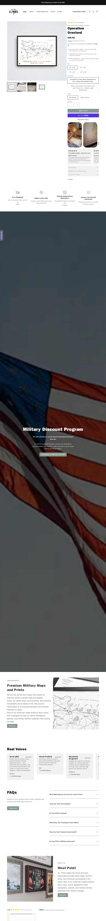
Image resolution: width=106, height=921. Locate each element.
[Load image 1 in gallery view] (11, 87)
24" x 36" (83, 72)
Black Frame (86, 97)
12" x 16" (72, 67)
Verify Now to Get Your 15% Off (53, 454)
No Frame (72, 97)
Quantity (70, 101)
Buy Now (12, 726)
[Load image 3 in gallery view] (21, 87)
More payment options (83, 119)
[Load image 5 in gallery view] (42, 87)
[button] (25, 11)
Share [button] (71, 179)
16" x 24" (72, 72)
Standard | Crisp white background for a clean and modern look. (83, 80)
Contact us (13, 808)
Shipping (70, 40)
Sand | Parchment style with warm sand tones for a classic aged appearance (83, 88)
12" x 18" (83, 67)
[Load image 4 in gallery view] (32, 87)
